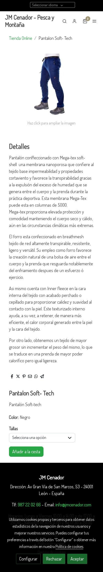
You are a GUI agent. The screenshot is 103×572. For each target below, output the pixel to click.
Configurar (28, 558)
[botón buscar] (64, 21)
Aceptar (77, 558)
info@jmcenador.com (73, 504)
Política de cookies (69, 546)
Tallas (13, 428)
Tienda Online (20, 38)
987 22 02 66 (29, 504)
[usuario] (74, 21)
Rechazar (54, 558)
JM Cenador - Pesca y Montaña (29, 21)
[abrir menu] (94, 21)
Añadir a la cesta (26, 451)
